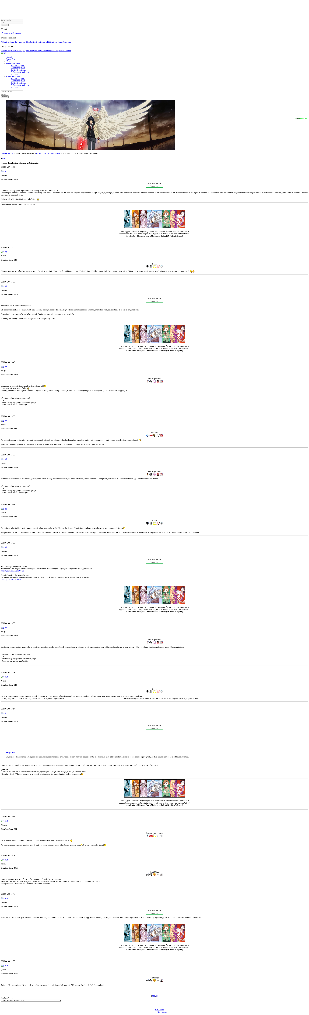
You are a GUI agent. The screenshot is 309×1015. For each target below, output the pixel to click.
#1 (6, 171)
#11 (6, 713)
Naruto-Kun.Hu (7, 153)
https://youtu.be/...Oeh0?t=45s (12, 571)
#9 (6, 627)
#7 (6, 509)
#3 (6, 286)
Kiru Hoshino (162, 1012)
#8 (6, 547)
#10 (6, 677)
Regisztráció (11, 33)
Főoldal (4, 33)
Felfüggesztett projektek (54, 42)
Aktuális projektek (8, 42)
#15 (6, 965)
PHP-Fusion (159, 1010)
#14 (6, 898)
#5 (6, 421)
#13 (6, 860)
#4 (6, 366)
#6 (6, 459)
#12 (6, 821)
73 (7, 158)
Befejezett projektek (37, 42)
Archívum (67, 42)
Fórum (18, 33)
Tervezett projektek (22, 42)
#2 (6, 252)
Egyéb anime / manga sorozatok (48, 153)
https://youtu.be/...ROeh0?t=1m (13, 579)
